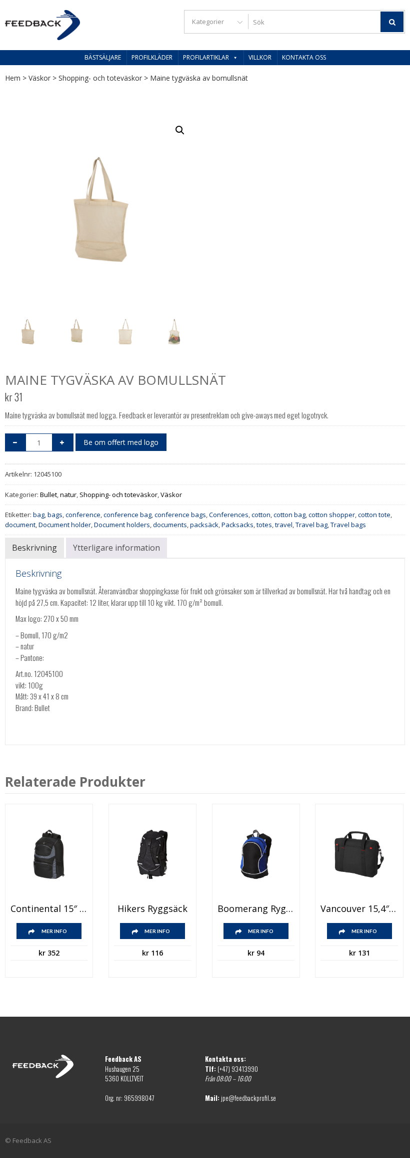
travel (283, 524)
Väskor (39, 78)
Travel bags (348, 524)
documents (170, 524)
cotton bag (290, 514)
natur (68, 494)
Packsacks (238, 524)
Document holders (122, 524)
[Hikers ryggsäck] (152, 854)
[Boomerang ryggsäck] (256, 854)
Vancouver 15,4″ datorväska (359, 908)
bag (38, 514)
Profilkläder (152, 57)
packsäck (204, 524)
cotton (261, 514)
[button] (180, 130)
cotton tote (374, 514)
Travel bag (312, 524)
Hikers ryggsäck (153, 908)
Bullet (48, 494)
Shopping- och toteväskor (100, 78)
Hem (12, 78)
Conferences (228, 514)
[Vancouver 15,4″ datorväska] (359, 854)
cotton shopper (331, 514)
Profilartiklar (206, 57)
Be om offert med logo (121, 442)
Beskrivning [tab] (34, 547)
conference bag (128, 514)
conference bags (180, 514)
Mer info (54, 931)
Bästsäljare (102, 57)
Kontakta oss (304, 57)
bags (55, 514)
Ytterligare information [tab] (116, 547)
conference (83, 514)
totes (264, 524)
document (20, 524)
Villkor (260, 57)
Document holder (64, 524)
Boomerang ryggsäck (256, 908)
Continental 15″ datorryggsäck (49, 908)
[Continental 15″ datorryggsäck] (49, 854)
